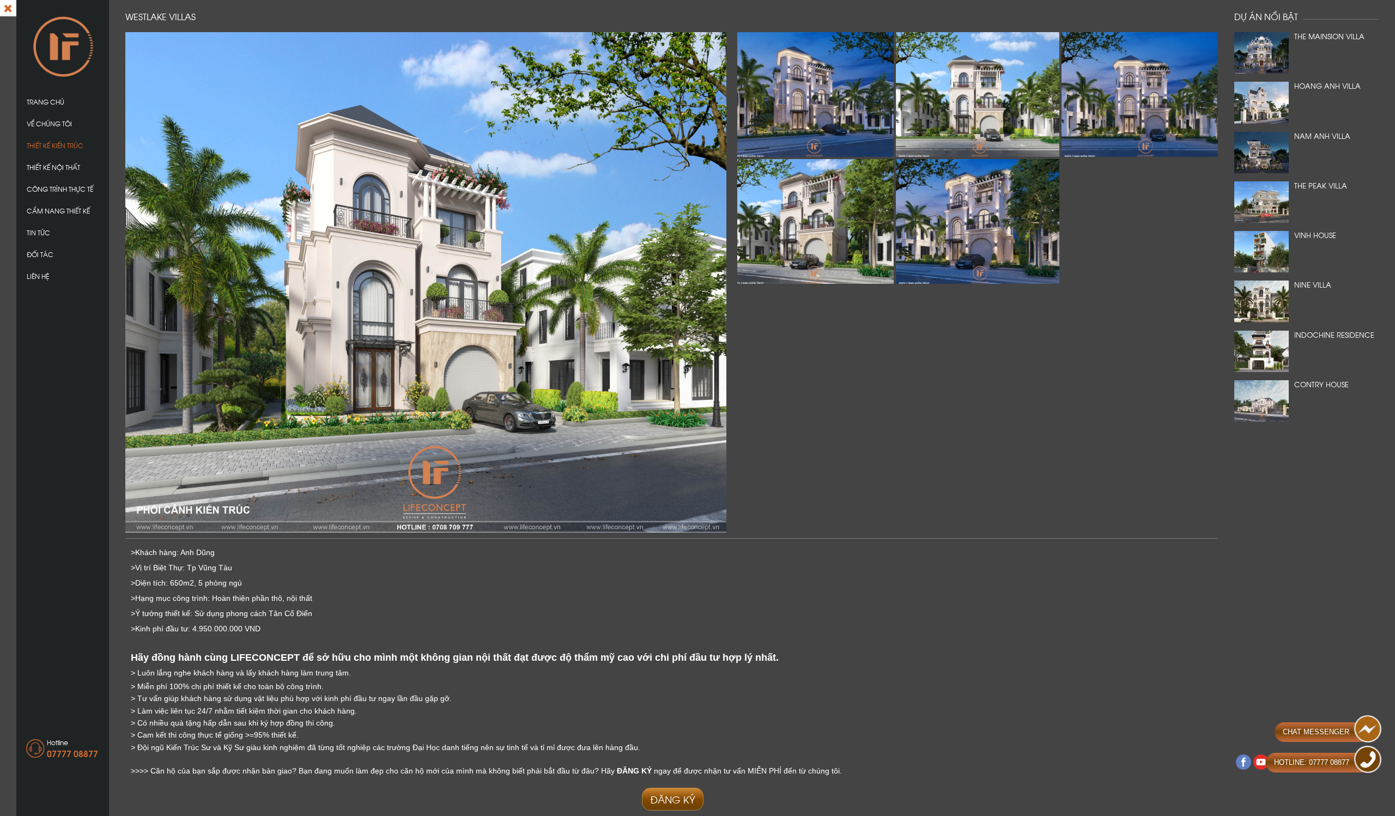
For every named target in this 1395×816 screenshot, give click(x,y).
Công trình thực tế (60, 188)
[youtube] (1261, 762)
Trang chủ (45, 101)
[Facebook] (1243, 762)
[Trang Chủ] (63, 45)
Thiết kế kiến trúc (55, 145)
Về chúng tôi (49, 123)
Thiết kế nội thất (53, 167)
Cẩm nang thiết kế (58, 210)
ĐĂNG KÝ (672, 799)
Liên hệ (38, 276)
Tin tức (38, 232)
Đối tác (40, 254)
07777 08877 (72, 753)
